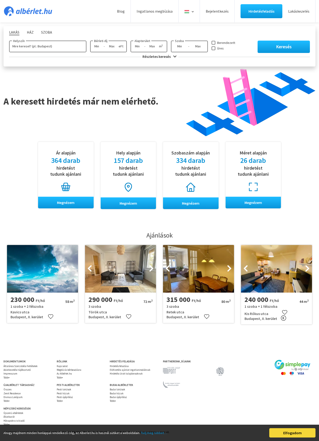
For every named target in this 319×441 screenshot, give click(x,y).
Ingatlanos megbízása (155, 11)
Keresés (284, 46)
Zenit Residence (12, 393)
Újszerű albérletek (13, 413)
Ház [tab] (30, 32)
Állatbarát (9, 416)
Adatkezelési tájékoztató (17, 369)
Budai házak (117, 393)
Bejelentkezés (217, 11)
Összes (7, 389)
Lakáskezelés (298, 11)
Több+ (7, 377)
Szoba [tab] (46, 32)
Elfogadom (292, 432)
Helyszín (19, 41)
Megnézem (65, 202)
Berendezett (226, 43)
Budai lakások (117, 389)
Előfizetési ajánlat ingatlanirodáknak (130, 369)
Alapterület (142, 41)
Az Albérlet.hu (64, 373)
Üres (220, 48)
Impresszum (10, 373)
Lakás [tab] (14, 32)
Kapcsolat (62, 366)
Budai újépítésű (118, 397)
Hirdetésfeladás (261, 11)
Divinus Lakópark (13, 397)
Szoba (179, 41)
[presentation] (89, 269)
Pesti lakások (64, 389)
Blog (121, 11)
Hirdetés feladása (119, 366)
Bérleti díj (100, 41)
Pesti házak (63, 393)
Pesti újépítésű (65, 397)
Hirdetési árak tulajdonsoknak (126, 373)
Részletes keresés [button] (156, 56)
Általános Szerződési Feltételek (21, 366)
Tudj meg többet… (154, 433)
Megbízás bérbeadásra (69, 369)
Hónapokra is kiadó (14, 420)
